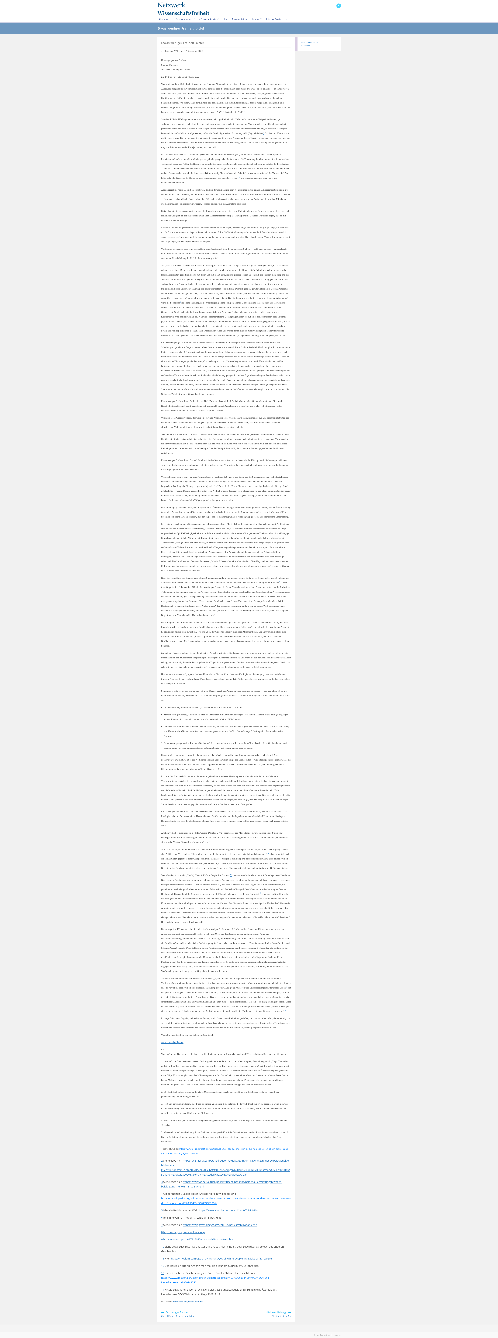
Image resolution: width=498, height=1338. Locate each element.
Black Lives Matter (180, 1302)
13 (162, 1273)
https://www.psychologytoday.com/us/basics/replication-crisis (220, 1225)
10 (162, 1246)
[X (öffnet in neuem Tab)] (338, 5)
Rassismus (199, 1302)
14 (162, 1289)
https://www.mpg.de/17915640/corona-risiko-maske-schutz (198, 1239)
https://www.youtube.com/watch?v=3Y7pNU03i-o (228, 1210)
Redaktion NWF (171, 51)
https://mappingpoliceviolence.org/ (184, 1232)
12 (162, 1266)
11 (162, 1258)
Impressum (305, 45)
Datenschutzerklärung (310, 42)
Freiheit (191, 1302)
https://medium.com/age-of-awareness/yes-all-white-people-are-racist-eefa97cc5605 (221, 1258)
